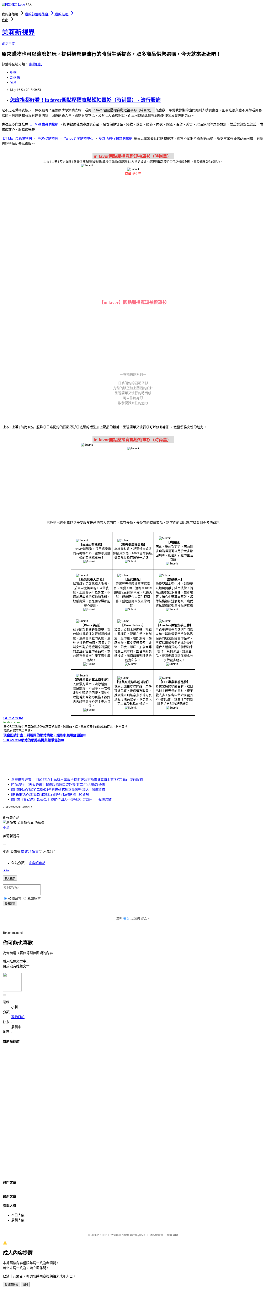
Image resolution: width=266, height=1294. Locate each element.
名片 (13, 82)
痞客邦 (26, 851)
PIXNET (102, 1235)
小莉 (6, 827)
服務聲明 (172, 1235)
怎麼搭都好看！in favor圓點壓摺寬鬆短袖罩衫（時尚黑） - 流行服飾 (85, 100)
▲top (6, 870)
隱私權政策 (156, 1235)
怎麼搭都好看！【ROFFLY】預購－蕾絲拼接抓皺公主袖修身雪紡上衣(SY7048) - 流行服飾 (77, 779)
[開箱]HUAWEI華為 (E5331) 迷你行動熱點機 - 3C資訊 (50, 794)
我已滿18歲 (11, 1284)
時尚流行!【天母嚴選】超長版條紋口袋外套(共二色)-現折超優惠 (58, 784)
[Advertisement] (133, 212)
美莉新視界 (18, 32)
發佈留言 (10, 903)
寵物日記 (35, 64)
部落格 (15, 77)
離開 (25, 1284)
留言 (35, 851)
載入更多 (10, 878)
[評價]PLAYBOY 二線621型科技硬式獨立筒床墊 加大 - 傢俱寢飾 (58, 789)
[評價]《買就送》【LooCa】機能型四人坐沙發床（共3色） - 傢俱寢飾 (61, 799)
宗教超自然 (37, 863)
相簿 (13, 72)
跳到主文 (8, 43)
